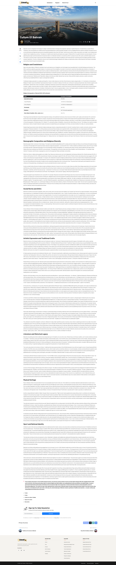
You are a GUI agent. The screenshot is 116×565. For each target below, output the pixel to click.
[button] (87, 42)
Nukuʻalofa (27, 501)
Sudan (26, 495)
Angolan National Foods (87, 544)
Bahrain (31, 32)
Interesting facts (67, 558)
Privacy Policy (56, 517)
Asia (29, 32)
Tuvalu (26, 492)
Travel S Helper (27, 41)
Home (21, 32)
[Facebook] (19, 550)
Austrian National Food (87, 546)
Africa (46, 542)
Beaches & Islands (67, 551)
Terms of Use (36, 517)
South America (47, 551)
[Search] (95, 2)
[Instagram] (21, 550)
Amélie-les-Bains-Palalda (30, 497)
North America (47, 549)
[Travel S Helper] (24, 2)
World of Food (86, 538)
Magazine (66, 538)
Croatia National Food (87, 551)
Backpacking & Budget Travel (69, 544)
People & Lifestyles (67, 555)
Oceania (46, 553)
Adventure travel (67, 542)
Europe (46, 546)
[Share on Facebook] (84, 42)
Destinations (25, 32)
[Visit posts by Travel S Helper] (22, 42)
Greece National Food (86, 549)
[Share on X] (86, 42)
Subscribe (51, 513)
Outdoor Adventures (67, 553)
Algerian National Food (87, 542)
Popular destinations (67, 546)
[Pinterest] (24, 550)
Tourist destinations (67, 549)
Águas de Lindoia (28, 499)
